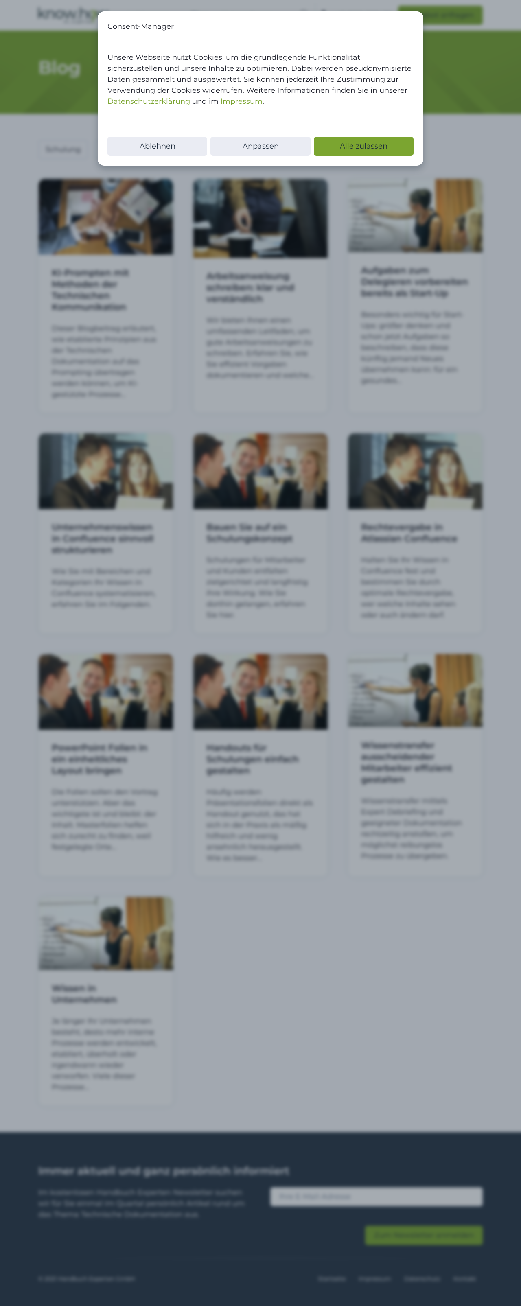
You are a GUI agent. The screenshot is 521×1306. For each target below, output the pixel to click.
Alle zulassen (363, 146)
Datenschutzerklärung (148, 101)
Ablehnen (157, 146)
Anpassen (261, 146)
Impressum (242, 101)
